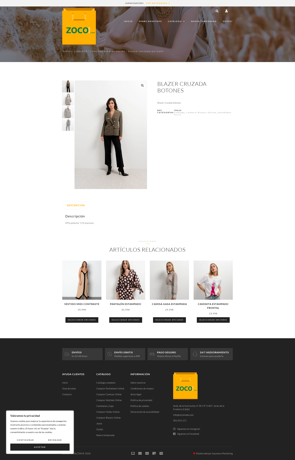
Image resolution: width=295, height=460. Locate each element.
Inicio (128, 21)
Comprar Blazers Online (107, 51)
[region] (40, 432)
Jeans (99, 423)
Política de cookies (139, 406)
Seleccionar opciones (82, 320)
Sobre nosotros (150, 21)
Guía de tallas (69, 388)
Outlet (228, 21)
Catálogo (175, 21)
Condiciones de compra (142, 388)
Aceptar (40, 447)
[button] (217, 11)
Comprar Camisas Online (109, 394)
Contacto (67, 394)
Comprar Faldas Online (108, 411)
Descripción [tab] (76, 205)
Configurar (25, 440)
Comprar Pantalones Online (110, 388)
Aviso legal (135, 394)
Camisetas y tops (105, 406)
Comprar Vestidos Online (109, 400)
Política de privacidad (141, 400)
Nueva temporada (204, 21)
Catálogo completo (105, 382)
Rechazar (55, 440)
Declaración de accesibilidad (144, 411)
